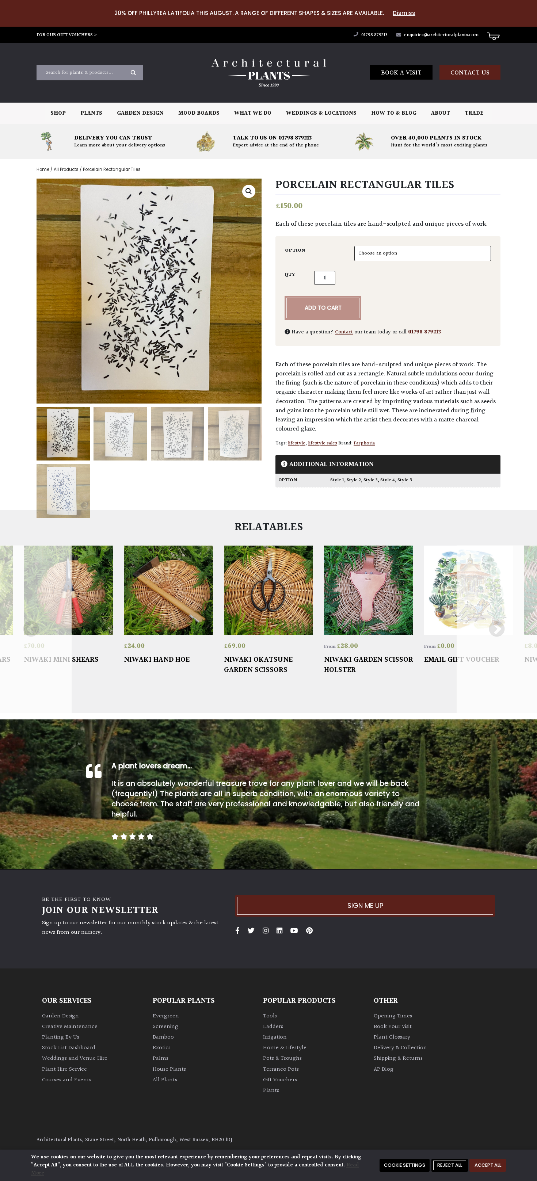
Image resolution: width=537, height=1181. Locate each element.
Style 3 (370, 480)
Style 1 (337, 480)
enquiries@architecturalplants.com (441, 35)
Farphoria (364, 443)
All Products (66, 169)
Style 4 (387, 480)
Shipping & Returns (398, 1058)
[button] (248, 191)
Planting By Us (60, 1037)
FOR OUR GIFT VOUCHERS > (67, 35)
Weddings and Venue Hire (74, 1058)
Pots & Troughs (282, 1058)
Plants (91, 113)
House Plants (169, 1069)
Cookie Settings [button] (404, 1165)
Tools (270, 1016)
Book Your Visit (393, 1026)
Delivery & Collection (400, 1047)
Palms (160, 1058)
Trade (474, 113)
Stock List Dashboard (68, 1047)
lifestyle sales (322, 443)
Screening (165, 1026)
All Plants (165, 1080)
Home (43, 169)
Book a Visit (401, 73)
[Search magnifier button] (133, 72)
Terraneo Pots (281, 1069)
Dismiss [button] (404, 13)
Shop (58, 113)
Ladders (273, 1026)
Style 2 (354, 480)
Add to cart (323, 308)
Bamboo (163, 1037)
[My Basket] (493, 36)
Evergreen (166, 1016)
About (440, 113)
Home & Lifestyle (284, 1047)
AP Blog (383, 1069)
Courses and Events (66, 1080)
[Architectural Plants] (268, 73)
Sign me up (365, 905)
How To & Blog (393, 113)
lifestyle (296, 443)
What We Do (252, 113)
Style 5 (404, 480)
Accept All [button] (488, 1165)
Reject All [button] (449, 1165)
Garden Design (140, 113)
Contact (344, 332)
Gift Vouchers (280, 1080)
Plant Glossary (392, 1037)
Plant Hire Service (64, 1069)
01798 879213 (374, 35)
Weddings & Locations (321, 113)
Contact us (470, 73)
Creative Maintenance (70, 1026)
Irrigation (275, 1037)
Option (295, 250)
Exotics (162, 1047)
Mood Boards (199, 113)
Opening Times (393, 1016)
